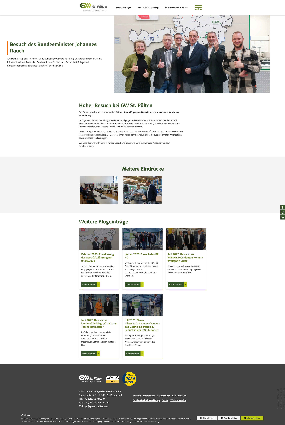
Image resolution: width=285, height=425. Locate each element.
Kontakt (137, 395)
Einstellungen (205, 418)
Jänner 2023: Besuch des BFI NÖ (142, 256)
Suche (165, 400)
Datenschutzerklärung (150, 421)
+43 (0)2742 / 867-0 (94, 399)
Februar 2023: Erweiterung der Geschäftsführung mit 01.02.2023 (97, 257)
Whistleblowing (178, 400)
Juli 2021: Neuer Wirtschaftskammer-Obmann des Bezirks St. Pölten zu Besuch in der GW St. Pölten (142, 325)
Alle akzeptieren (250, 418)
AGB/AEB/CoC (179, 395)
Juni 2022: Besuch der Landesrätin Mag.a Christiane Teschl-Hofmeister (99, 323)
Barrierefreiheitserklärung (146, 400)
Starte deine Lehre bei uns (176, 7)
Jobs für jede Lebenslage (148, 7)
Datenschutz (163, 395)
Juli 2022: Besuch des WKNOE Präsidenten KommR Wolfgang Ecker (185, 257)
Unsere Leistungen (123, 7)
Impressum (149, 395)
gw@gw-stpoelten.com (96, 406)
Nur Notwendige (227, 418)
